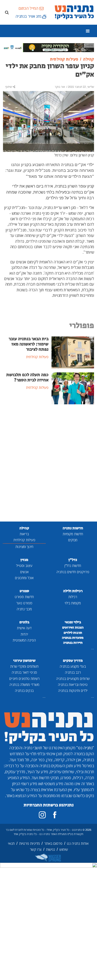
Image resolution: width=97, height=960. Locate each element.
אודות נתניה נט (78, 843)
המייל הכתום (28, 8)
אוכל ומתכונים (24, 577)
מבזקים (72, 539)
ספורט (24, 591)
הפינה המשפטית (24, 640)
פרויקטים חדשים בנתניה (72, 571)
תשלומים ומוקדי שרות (24, 666)
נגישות (50, 849)
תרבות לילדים (73, 632)
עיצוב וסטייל (24, 565)
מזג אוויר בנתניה (28, 16)
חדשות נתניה (73, 528)
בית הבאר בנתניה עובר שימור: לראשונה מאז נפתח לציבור (28, 344)
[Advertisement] (48, 463)
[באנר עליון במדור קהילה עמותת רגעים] (48, 47)
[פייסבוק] (55, 815)
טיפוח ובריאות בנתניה (73, 684)
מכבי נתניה (24, 609)
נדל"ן (72, 559)
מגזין (24, 559)
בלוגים (24, 622)
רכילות (72, 596)
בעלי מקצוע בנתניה (73, 666)
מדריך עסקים (73, 660)
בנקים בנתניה (24, 690)
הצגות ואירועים (73, 627)
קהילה (24, 528)
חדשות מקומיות (73, 534)
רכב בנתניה (73, 672)
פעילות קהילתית (24, 539)
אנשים (24, 571)
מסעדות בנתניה (73, 637)
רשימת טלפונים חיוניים (24, 678)
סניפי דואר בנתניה (24, 672)
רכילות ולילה (73, 591)
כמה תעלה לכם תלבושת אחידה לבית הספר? (27, 377)
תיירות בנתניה (73, 642)
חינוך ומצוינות (24, 546)
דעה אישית (24, 628)
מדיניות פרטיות (29, 843)
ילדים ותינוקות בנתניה (73, 690)
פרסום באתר (53, 843)
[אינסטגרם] (42, 815)
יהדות (24, 634)
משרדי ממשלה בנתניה (24, 684)
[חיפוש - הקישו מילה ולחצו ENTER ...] (6, 12)
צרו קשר (36, 849)
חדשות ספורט (24, 596)
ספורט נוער (24, 603)
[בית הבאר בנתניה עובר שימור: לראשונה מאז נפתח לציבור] (72, 352)
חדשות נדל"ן (72, 565)
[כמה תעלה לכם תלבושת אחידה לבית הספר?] (72, 388)
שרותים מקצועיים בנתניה (73, 678)
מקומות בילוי (73, 603)
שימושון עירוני (24, 660)
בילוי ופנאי (73, 622)
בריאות (24, 534)
